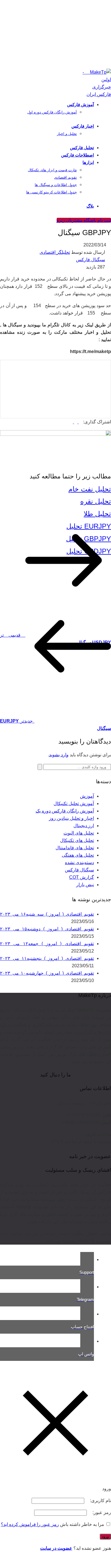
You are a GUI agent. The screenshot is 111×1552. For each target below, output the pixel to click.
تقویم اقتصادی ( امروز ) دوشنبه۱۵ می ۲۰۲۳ (47, 928)
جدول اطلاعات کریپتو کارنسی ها (51, 192)
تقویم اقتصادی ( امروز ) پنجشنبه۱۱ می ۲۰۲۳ (47, 958)
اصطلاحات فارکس (77, 155)
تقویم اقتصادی (65, 177)
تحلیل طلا (97, 514)
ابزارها (88, 162)
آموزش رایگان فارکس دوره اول (52, 112)
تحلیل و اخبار (67, 134)
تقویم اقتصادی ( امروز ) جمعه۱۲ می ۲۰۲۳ (47, 943)
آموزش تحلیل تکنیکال (74, 803)
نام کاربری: (100, 1500)
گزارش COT (81, 877)
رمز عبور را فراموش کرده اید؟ (30, 1524)
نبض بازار (85, 884)
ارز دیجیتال (83, 825)
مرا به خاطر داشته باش (82, 1524)
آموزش (87, 796)
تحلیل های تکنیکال (77, 840)
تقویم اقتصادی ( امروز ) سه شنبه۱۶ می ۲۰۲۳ (47, 914)
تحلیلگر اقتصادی (55, 252)
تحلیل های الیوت (78, 833)
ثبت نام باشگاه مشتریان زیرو (84, 220)
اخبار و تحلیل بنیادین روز (71, 818)
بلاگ (90, 206)
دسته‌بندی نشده (79, 862)
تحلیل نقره (95, 501)
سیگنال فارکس (90, 259)
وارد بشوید (59, 754)
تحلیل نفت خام (89, 489)
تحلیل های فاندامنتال (75, 847)
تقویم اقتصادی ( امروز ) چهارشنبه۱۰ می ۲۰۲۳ (47, 973)
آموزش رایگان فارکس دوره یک (65, 810)
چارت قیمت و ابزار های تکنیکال (52, 170)
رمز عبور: (101, 1512)
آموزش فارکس (80, 104)
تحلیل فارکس (82, 147)
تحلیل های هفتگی (78, 855)
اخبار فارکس (82, 126)
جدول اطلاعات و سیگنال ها (56, 185)
